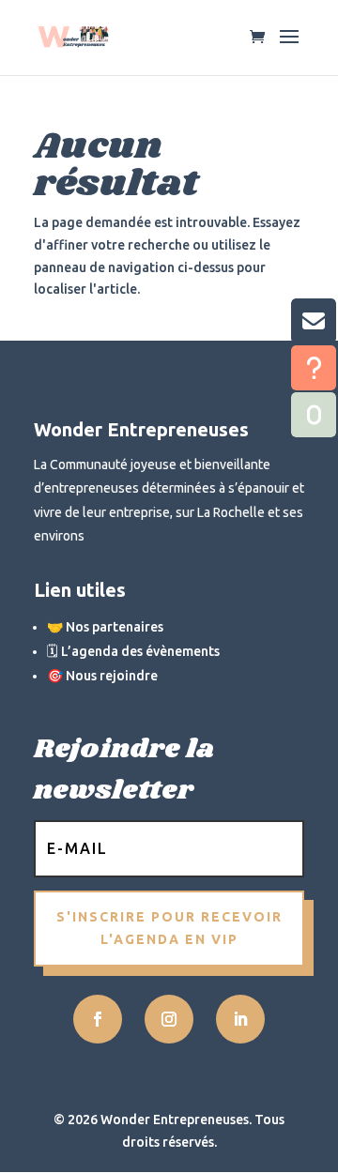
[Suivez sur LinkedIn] (240, 1019)
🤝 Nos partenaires (105, 626)
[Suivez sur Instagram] (169, 1019)
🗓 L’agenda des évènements (133, 651)
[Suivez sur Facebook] (97, 1019)
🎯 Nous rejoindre (102, 675)
